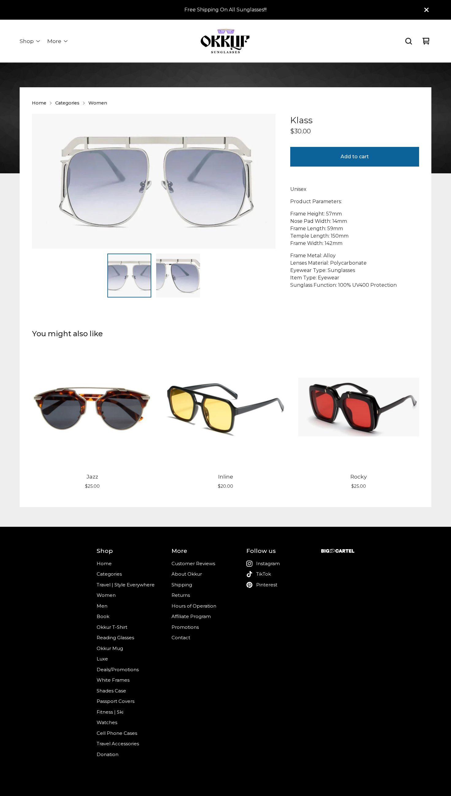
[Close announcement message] (426, 10)
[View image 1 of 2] (129, 276)
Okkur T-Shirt (112, 627)
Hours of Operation (194, 606)
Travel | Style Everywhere (126, 585)
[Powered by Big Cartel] (337, 550)
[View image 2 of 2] (178, 276)
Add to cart (355, 157)
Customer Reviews (193, 563)
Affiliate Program (191, 616)
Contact (181, 637)
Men (102, 606)
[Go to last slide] (40, 181)
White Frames (113, 680)
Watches (107, 722)
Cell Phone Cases (117, 733)
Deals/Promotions (118, 669)
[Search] (408, 41)
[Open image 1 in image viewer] (154, 181)
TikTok (263, 574)
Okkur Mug (110, 648)
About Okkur (187, 574)
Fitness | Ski (110, 712)
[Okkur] (225, 41)
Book (103, 616)
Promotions (185, 627)
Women (97, 103)
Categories (67, 103)
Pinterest (266, 585)
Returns (181, 595)
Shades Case (111, 691)
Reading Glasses (115, 637)
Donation (107, 754)
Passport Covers (115, 701)
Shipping (182, 585)
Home (39, 103)
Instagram (268, 563)
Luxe (102, 659)
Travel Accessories (118, 744)
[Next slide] (267, 181)
